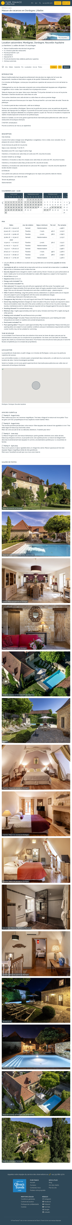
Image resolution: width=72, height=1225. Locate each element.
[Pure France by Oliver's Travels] (11, 3)
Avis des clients (54, 1185)
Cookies (23, 1207)
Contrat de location (27, 1202)
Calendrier (17, 67)
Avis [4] (35, 67)
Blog (50, 1182)
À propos (33, 1185)
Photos (40, 67)
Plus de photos (63, 37)
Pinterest (47, 1204)
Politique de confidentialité (30, 1204)
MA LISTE (66, 3)
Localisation (28, 67)
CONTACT (57, 3)
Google (46, 1209)
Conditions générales (28, 1199)
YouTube (47, 1207)
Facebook (47, 1202)
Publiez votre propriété (37, 1190)
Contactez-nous (35, 1188)
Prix (22, 67)
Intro (6, 67)
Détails (11, 67)
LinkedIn (47, 1212)
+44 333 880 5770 (47, 3)
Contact (53, 67)
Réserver (66, 67)
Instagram (47, 1199)
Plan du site (53, 1188)
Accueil (32, 1182)
